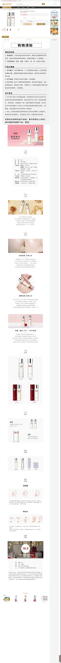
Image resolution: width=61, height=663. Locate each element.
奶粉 (25, 5)
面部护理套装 (13, 9)
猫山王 (17, 5)
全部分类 (5, 7)
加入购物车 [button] (41, 24)
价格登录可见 (24, 14)
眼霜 (23, 5)
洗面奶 (19, 5)
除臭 (28, 5)
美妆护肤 (9, 9)
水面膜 (22, 5)
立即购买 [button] (27, 24)
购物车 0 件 (56, 4)
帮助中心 (19, 0)
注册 (58, 0)
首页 (2, 9)
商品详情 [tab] (5, 36)
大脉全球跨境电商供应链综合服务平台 (11, 0)
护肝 (26, 5)
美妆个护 (5, 9)
